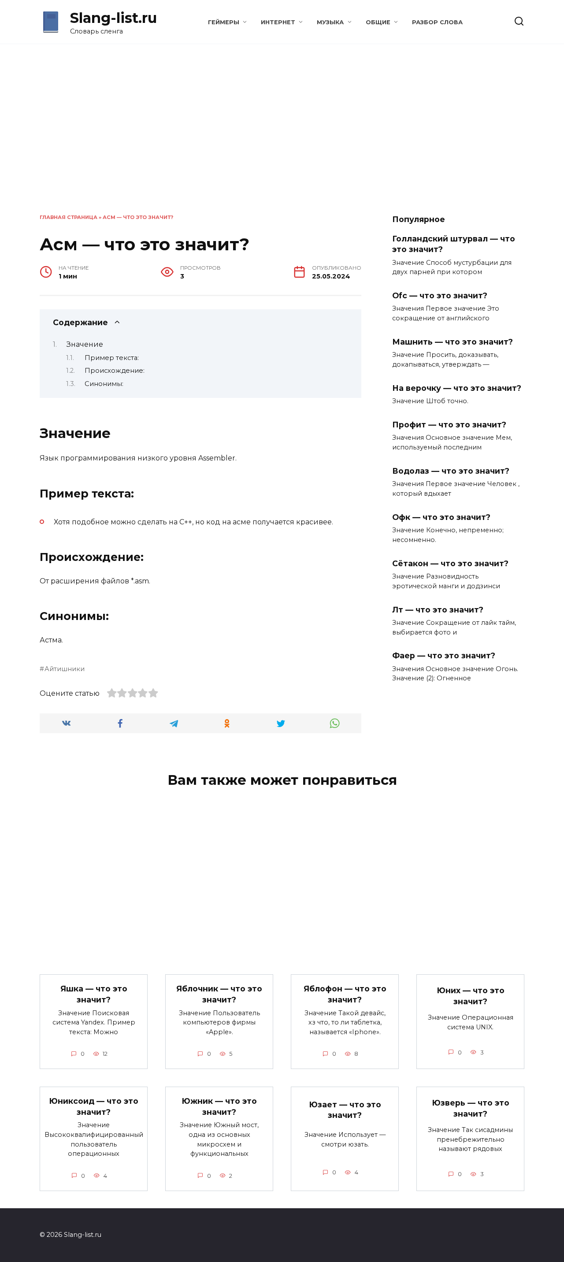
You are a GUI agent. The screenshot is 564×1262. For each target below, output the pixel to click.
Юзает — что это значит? (345, 1109)
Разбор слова (437, 22)
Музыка (330, 22)
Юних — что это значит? (471, 996)
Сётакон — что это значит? (450, 563)
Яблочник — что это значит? (219, 994)
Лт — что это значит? (437, 609)
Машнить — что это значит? (452, 341)
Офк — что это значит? (441, 517)
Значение (85, 344)
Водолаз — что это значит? (450, 470)
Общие (378, 22)
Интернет (278, 22)
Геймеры (223, 22)
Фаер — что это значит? (443, 655)
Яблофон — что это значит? (345, 994)
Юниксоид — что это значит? (93, 1106)
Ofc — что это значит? (439, 295)
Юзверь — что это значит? (470, 1108)
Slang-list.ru (113, 17)
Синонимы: (104, 384)
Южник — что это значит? (219, 1106)
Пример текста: (112, 358)
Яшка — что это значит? (93, 994)
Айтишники (65, 669)
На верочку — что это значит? (456, 388)
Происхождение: (115, 371)
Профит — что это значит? (449, 424)
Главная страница (68, 217)
